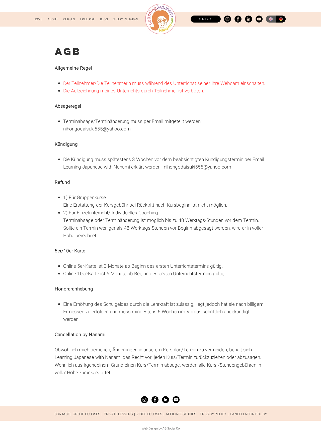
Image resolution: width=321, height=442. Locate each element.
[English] (271, 19)
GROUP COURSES (86, 414)
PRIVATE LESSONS (118, 414)
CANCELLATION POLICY (248, 414)
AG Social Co (171, 428)
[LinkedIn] (248, 19)
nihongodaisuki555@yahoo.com (97, 128)
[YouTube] (259, 19)
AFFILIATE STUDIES (181, 414)
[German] (281, 19)
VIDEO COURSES (149, 414)
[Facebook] (238, 19)
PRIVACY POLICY (213, 414)
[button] (69, 19)
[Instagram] (227, 19)
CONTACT (62, 414)
